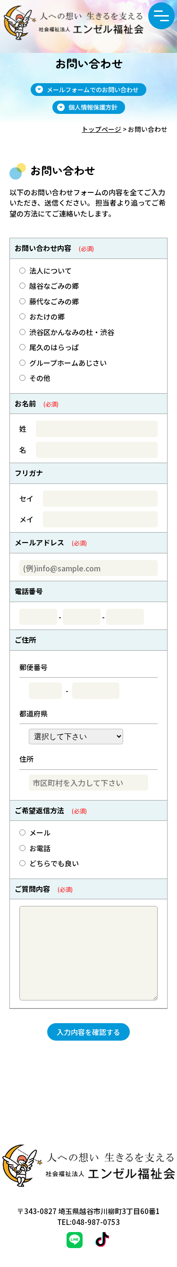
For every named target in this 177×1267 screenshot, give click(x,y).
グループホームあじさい (68, 363)
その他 (40, 378)
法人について (50, 271)
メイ (26, 519)
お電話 (40, 848)
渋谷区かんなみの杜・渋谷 (71, 332)
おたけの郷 (47, 316)
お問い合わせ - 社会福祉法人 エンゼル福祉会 (73, 27)
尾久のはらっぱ (54, 347)
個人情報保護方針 (93, 107)
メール (40, 832)
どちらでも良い (54, 863)
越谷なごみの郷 (54, 286)
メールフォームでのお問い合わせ (93, 89)
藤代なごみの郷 (54, 301)
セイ (26, 498)
